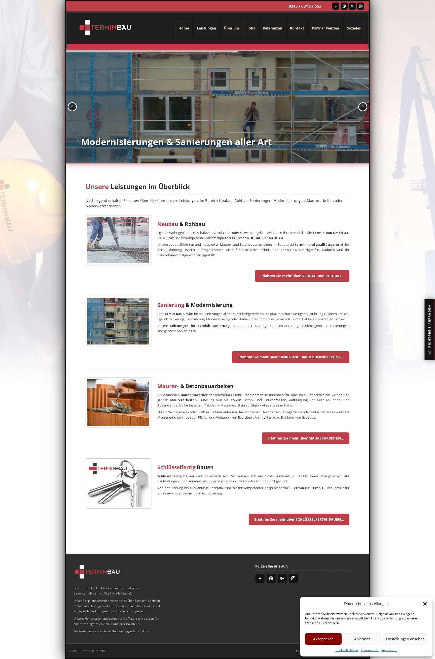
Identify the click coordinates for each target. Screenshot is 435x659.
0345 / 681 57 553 (305, 6)
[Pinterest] (344, 6)
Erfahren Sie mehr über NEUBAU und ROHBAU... (302, 275)
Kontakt (297, 28)
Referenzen (272, 28)
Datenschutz (370, 650)
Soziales (354, 28)
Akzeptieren (323, 638)
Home (183, 28)
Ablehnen (362, 638)
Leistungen (206, 28)
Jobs (251, 28)
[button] (424, 603)
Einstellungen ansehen (405, 638)
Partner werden (325, 28)
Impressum (389, 650)
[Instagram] (360, 6)
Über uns (232, 28)
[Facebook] (335, 6)
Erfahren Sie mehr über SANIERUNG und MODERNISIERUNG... (290, 357)
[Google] (352, 6)
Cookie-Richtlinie (347, 650)
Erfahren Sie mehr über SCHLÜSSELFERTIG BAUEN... (299, 519)
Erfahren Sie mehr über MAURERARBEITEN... (305, 438)
